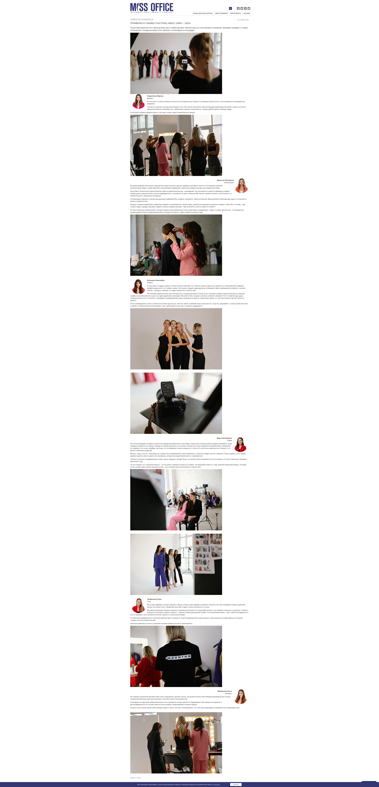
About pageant (221, 13)
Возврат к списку (135, 778)
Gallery (247, 13)
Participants (235, 13)
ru (230, 8)
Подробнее (216, 784)
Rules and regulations (202, 13)
